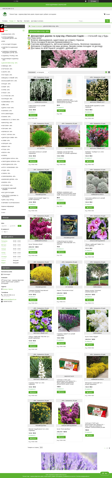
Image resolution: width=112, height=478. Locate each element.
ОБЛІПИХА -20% (7, 110)
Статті (3, 212)
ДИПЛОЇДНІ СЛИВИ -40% (9, 137)
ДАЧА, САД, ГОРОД (8, 199)
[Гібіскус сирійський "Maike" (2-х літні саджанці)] (97, 228)
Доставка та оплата (37, 21)
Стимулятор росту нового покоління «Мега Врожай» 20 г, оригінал (66, 242)
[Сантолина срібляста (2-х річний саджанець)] (97, 182)
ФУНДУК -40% (6, 83)
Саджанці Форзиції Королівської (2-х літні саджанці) (38, 291)
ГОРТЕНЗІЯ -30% (7, 69)
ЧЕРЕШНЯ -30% (7, 143)
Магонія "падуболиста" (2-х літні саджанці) (38, 429)
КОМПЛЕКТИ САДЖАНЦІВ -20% (10, 48)
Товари (11, 21)
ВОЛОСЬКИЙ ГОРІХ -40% (9, 80)
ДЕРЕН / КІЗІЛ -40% (8, 107)
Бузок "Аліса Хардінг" (91, 336)
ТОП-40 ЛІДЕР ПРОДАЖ (9, 44)
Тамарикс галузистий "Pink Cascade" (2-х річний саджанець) (67, 152)
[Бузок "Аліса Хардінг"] (97, 321)
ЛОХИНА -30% (6, 116)
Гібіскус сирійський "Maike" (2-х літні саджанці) (94, 245)
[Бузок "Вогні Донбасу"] (69, 413)
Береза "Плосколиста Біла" (65, 290)
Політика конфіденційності (82, 476)
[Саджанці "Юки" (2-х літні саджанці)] (41, 367)
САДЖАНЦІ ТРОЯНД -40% (10, 55)
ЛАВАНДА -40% (6, 66)
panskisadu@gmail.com (9, 299)
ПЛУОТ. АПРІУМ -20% (8, 134)
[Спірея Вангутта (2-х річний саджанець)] (41, 90)
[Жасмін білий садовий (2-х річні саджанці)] (97, 90)
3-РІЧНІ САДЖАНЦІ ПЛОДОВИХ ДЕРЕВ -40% (9, 37)
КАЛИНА (4, 155)
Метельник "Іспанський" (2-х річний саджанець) (93, 383)
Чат (106, 473)
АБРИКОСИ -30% (7, 131)
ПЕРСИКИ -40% (6, 128)
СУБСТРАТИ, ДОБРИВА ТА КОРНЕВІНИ (10, 196)
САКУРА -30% (6, 72)
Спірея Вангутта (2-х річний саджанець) (37, 106)
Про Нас (19, 21)
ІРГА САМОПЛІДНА (7, 113)
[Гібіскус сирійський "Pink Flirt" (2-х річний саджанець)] (41, 321)
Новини (3, 209)
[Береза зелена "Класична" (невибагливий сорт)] (97, 275)
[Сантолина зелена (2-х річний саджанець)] (41, 136)
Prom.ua (64, 474)
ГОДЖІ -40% (5, 170)
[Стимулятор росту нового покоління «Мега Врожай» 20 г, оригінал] (69, 225)
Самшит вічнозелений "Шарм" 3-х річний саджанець (39, 198)
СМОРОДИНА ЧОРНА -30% (10, 158)
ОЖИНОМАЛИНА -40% (8, 176)
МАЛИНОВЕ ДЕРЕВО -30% (10, 179)
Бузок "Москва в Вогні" (36, 244)
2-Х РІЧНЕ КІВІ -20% (8, 95)
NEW (3, 41)
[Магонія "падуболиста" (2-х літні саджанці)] (41, 413)
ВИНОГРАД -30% (7, 122)
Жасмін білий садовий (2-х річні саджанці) (94, 106)
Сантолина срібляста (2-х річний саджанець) (95, 198)
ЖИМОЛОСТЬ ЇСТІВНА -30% (10, 119)
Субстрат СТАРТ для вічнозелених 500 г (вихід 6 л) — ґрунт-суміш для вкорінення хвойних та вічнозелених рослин (95, 425)
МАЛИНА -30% (6, 182)
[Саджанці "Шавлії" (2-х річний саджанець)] (69, 321)
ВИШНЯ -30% (6, 146)
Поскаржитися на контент (69, 476)
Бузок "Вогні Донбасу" (64, 429)
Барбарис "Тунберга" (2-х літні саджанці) (94, 152)
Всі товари (4, 30)
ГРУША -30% (6, 149)
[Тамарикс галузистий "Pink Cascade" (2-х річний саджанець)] (69, 136)
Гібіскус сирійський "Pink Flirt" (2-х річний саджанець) (39, 337)
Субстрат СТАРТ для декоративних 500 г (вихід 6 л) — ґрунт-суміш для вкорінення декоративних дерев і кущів (67, 382)
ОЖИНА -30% (6, 173)
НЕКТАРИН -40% (7, 125)
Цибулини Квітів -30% (8, 34)
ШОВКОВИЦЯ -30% (8, 101)
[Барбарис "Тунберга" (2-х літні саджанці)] (97, 136)
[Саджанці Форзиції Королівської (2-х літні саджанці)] (41, 275)
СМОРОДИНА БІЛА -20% (9, 164)
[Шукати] (107, 21)
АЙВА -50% (5, 104)
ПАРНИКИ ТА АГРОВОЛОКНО (11, 202)
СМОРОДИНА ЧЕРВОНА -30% (11, 161)
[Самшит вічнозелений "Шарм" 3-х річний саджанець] (41, 182)
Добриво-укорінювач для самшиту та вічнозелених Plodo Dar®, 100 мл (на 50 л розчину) (66, 193)
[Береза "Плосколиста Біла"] (69, 275)
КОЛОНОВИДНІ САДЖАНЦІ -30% (10, 59)
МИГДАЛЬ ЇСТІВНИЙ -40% (10, 78)
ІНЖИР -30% (6, 86)
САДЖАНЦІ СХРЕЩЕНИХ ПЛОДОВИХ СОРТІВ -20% (9, 52)
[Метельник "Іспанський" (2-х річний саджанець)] (97, 367)
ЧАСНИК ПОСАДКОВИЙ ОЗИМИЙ (9, 189)
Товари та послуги (36, 26)
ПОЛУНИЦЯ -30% (7, 185)
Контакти (26, 21)
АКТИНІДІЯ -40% (7, 98)
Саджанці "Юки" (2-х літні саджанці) (36, 383)
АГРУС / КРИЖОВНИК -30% (10, 167)
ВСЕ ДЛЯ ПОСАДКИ (8, 192)
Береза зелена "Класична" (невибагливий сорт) (93, 291)
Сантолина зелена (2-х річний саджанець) (38, 152)
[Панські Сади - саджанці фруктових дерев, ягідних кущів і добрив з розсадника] (4, 14)
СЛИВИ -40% (6, 140)
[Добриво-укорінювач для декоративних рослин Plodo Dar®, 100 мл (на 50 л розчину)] (69, 87)
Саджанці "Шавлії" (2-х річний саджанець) (66, 334)
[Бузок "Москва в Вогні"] (41, 228)
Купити (34, 115)
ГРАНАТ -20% (6, 92)
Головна (4, 21)
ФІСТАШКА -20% (7, 75)
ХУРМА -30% (6, 89)
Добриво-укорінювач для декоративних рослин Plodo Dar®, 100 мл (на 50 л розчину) (67, 101)
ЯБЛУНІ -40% (6, 152)
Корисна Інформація (7, 206)
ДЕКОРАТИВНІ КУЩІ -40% (9, 63)
